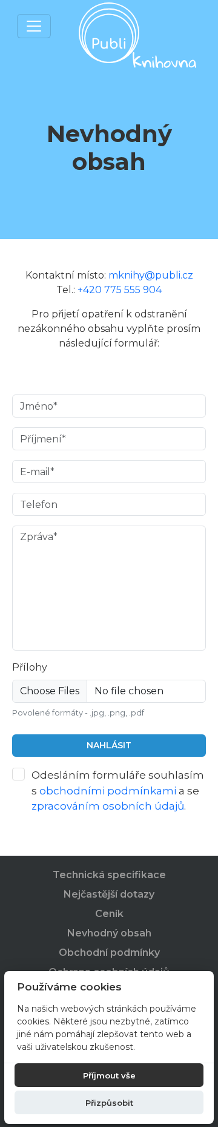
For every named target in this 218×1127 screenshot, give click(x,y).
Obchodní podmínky (109, 952)
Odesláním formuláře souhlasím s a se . (117, 790)
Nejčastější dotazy (109, 894)
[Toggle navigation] (34, 26)
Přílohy (29, 667)
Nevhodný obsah (109, 933)
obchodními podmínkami (107, 791)
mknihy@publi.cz (150, 275)
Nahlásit (109, 745)
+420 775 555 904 (120, 290)
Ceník (109, 913)
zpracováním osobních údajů (107, 806)
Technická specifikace (109, 875)
